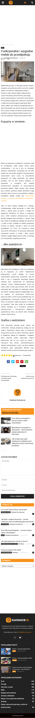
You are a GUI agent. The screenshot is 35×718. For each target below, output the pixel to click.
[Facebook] (15, 638)
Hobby (14, 660)
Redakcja (21, 544)
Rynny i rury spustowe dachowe (12, 699)
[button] (32, 2)
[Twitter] (20, 638)
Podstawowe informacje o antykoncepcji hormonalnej (9, 378)
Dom (3, 47)
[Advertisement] (17, 24)
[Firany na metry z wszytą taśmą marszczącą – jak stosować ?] (6, 669)
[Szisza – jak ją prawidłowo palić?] (6, 660)
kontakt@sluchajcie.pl (24, 632)
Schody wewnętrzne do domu (9, 544)
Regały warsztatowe (8, 693)
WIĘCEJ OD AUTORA (10, 413)
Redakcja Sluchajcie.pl (11, 58)
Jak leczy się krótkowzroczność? (27, 377)
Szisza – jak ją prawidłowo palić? (22, 658)
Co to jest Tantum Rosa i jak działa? (14, 510)
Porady (3, 684)
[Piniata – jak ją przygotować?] (6, 651)
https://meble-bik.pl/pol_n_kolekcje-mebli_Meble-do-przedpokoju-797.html (17, 198)
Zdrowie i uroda (6, 512)
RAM (2, 690)
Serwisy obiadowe (6, 552)
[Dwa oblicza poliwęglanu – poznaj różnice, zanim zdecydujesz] (6, 420)
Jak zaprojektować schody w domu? (14, 541)
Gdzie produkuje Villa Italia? (11, 550)
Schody (3, 701)
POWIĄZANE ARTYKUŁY (12, 410)
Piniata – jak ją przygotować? (21, 649)
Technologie (5, 524)
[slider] (7, 355)
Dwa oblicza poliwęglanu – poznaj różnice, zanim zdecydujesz (21, 420)
